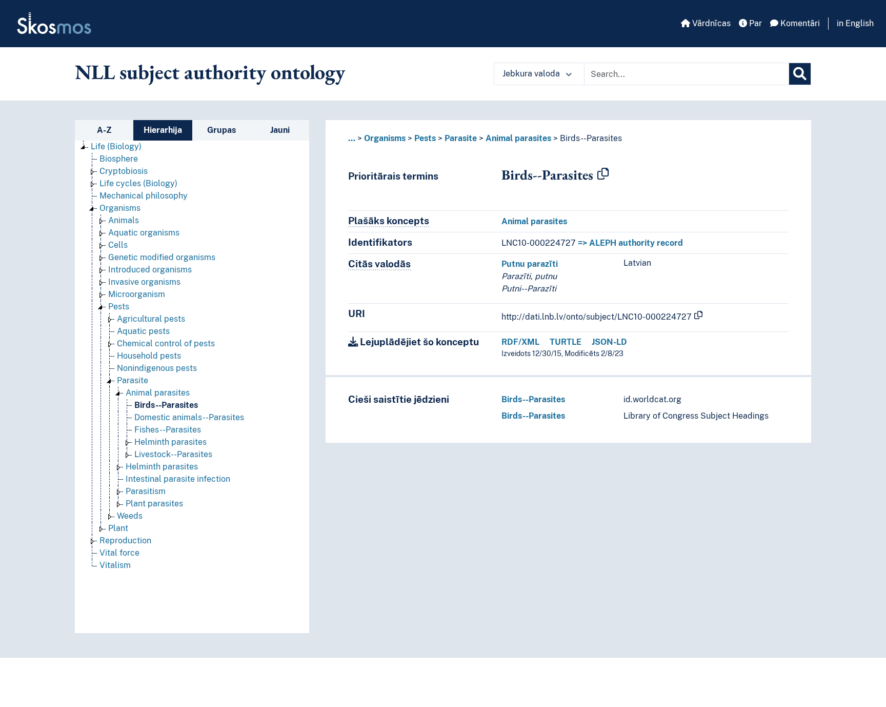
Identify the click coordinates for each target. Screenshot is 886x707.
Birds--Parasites (166, 405)
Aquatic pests (143, 331)
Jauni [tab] (280, 130)
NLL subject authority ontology (210, 71)
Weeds (130, 516)
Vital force (119, 553)
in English (855, 23)
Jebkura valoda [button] (532, 73)
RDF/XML (520, 342)
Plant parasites (154, 503)
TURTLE (565, 342)
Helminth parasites (170, 442)
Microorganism (136, 294)
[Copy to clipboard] (603, 174)
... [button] (351, 138)
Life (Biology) (116, 146)
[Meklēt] (800, 74)
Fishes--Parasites (167, 430)
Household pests (149, 356)
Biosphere (118, 159)
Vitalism (115, 565)
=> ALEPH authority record (630, 243)
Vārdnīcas (710, 23)
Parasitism (146, 491)
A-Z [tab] (104, 130)
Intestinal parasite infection (178, 479)
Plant (118, 528)
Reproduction (125, 540)
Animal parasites (158, 393)
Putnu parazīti (529, 264)
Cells (118, 245)
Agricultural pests (151, 319)
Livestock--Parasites (173, 454)
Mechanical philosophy (143, 196)
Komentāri (799, 23)
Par (754, 23)
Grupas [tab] (221, 130)
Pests (118, 306)
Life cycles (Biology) (138, 183)
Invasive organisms (144, 282)
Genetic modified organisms (161, 257)
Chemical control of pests (166, 343)
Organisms (119, 208)
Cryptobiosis (123, 171)
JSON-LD (609, 342)
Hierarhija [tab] (163, 130)
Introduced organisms (150, 269)
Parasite (132, 380)
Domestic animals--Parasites (189, 417)
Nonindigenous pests (157, 368)
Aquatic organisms (143, 233)
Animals (123, 220)
